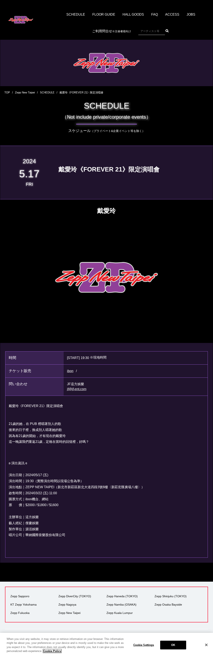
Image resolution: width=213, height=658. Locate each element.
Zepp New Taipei (25, 92)
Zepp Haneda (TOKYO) (122, 596)
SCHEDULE (75, 14)
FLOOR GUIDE (103, 14)
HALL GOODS (133, 14)
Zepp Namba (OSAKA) (121, 604)
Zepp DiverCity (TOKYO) (74, 596)
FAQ (154, 14)
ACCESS (172, 14)
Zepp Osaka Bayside (168, 604)
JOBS (191, 14)
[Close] (206, 644)
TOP (7, 92)
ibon (70, 371)
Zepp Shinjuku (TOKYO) (171, 596)
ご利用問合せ (111, 31)
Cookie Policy (52, 651)
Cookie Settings (143, 645)
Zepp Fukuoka (20, 613)
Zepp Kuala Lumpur (119, 613)
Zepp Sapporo (19, 596)
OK (173, 645)
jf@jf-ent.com (76, 389)
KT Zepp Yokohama (23, 604)
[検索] (167, 31)
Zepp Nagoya (67, 604)
